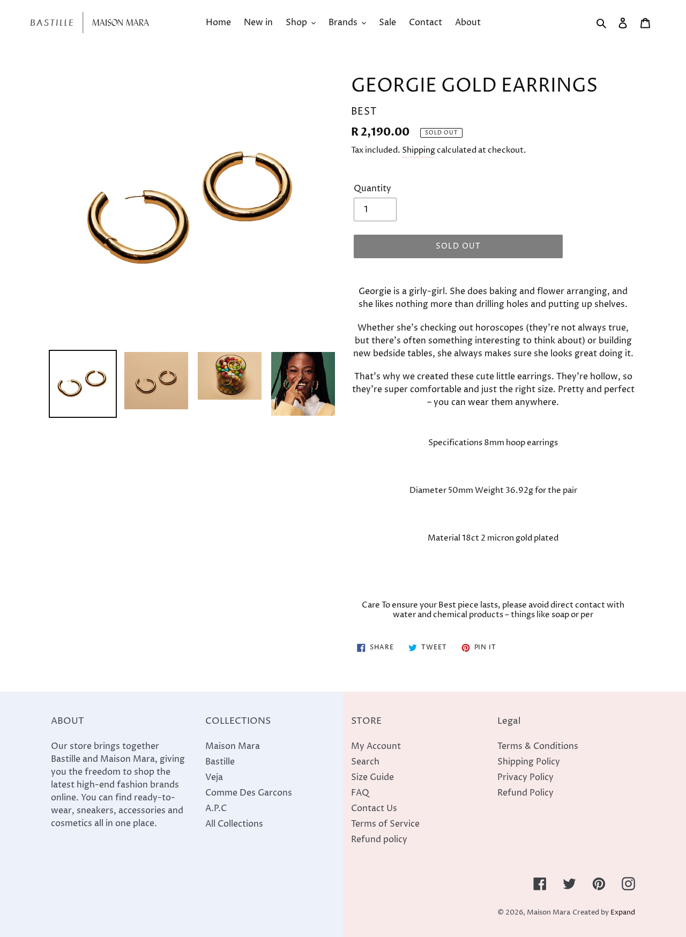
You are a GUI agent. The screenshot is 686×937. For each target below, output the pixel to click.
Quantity (372, 188)
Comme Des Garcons (248, 793)
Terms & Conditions (537, 746)
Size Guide (372, 777)
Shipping (418, 150)
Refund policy (379, 839)
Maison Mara (232, 746)
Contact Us (374, 808)
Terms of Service (385, 824)
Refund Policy (525, 793)
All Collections (234, 824)
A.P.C (216, 808)
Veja (214, 777)
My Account (376, 746)
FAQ (360, 793)
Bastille (220, 762)
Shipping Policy (528, 762)
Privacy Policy (525, 777)
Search (365, 762)
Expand (622, 912)
